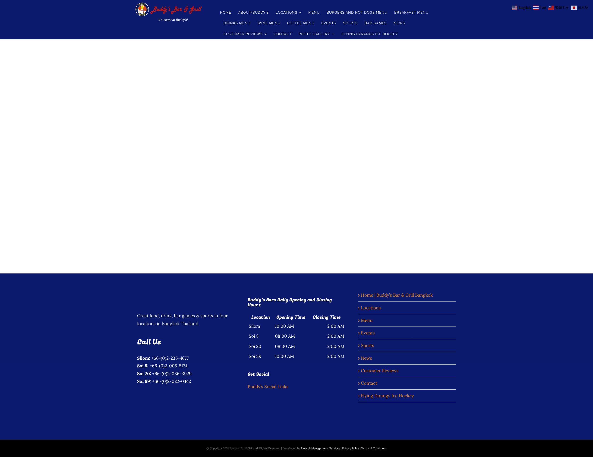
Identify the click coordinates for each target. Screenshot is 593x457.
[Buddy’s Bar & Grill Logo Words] (168, 4)
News (366, 358)
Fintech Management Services (320, 448)
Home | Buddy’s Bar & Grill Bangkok (397, 295)
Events (368, 333)
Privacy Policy (350, 448)
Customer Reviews (379, 370)
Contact (369, 383)
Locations (371, 308)
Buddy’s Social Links (268, 386)
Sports (367, 345)
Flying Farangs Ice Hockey (387, 395)
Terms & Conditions (374, 448)
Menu (366, 320)
